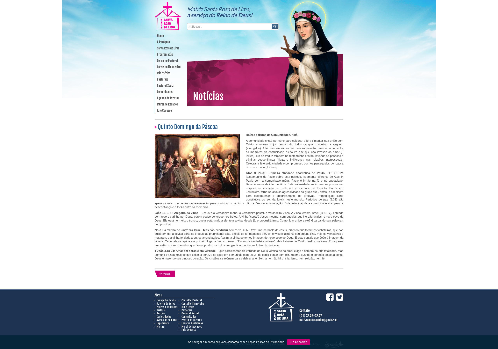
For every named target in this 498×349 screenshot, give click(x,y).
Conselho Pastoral (167, 61)
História (161, 310)
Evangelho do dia (166, 300)
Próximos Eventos (191, 320)
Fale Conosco (164, 111)
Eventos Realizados (192, 323)
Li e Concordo (298, 342)
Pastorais (162, 79)
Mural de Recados (167, 104)
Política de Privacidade (270, 342)
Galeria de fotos (166, 303)
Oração (161, 313)
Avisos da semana (167, 320)
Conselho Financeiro (169, 67)
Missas (160, 326)
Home (160, 36)
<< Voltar (164, 273)
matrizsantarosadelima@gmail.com (318, 320)
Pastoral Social (165, 86)
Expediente (163, 323)
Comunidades (165, 92)
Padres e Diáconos (167, 307)
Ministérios (163, 73)
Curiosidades (164, 316)
